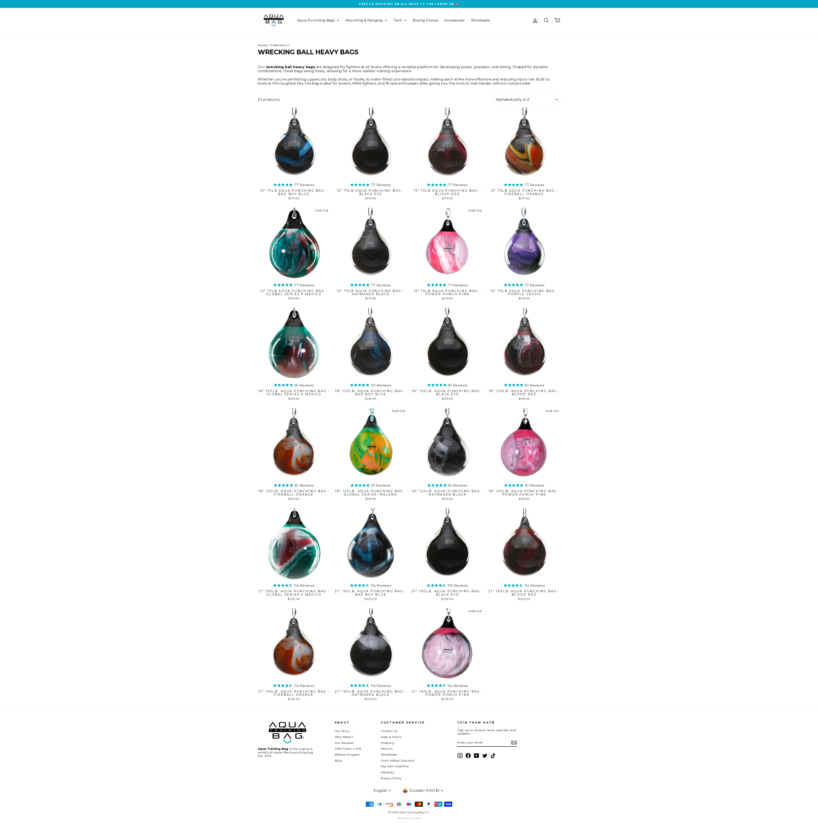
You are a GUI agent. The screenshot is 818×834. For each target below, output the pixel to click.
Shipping (387, 743)
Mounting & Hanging (365, 20)
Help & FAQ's (391, 737)
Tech (398, 20)
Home (262, 45)
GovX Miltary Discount (398, 760)
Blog (338, 760)
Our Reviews (344, 743)
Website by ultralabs (409, 818)
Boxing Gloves (425, 20)
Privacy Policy (391, 778)
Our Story (342, 731)
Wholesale (480, 20)
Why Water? (344, 737)
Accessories (454, 20)
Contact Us (389, 731)
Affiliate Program (347, 754)
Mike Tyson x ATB (348, 748)
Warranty (387, 772)
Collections (278, 45)
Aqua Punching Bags (316, 20)
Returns (387, 748)
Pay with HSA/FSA (395, 766)
